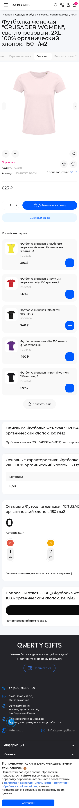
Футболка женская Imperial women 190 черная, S (44, 374)
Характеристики (20, 56)
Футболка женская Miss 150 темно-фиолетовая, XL (43, 343)
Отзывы (43, 56)
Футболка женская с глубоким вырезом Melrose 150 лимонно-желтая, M (41, 247)
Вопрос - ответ (65, 56)
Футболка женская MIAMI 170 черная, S (40, 311)
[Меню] (6, 5)
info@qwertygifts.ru (61, 730)
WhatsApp (16, 730)
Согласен (28, 803)
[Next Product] (15, 154)
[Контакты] (62, 5)
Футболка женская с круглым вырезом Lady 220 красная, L (40, 280)
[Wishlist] (73, 164)
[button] (4, 106)
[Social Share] (73, 154)
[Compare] (64, 164)
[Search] (55, 5)
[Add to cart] (69, 262)
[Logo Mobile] (21, 5)
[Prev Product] (6, 154)
